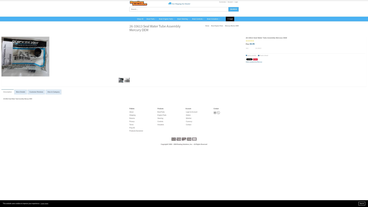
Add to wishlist (252, 55)
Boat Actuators (212, 19)
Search (233, 9)
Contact (188, 124)
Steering (160, 118)
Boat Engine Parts (166, 19)
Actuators (160, 124)
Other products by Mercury (254, 62)
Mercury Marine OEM (232, 26)
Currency (189, 121)
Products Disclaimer (136, 131)
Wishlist (188, 118)
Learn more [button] (44, 203)
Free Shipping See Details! (180, 4)
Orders (188, 115)
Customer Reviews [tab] (36, 92)
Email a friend (264, 55)
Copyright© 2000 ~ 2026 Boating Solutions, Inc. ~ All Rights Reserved (184, 144)
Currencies (222, 2)
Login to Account (191, 112)
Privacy (131, 121)
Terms (131, 124)
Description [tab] (7, 92)
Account (230, 2)
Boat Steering (182, 19)
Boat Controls (197, 19)
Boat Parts (151, 19)
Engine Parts (161, 115)
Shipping (132, 115)
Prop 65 (132, 128)
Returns (132, 118)
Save (256, 59)
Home (207, 26)
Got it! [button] (362, 203)
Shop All (140, 19)
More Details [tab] (20, 92)
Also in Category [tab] (53, 92)
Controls (160, 121)
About (131, 112)
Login (236, 2)
